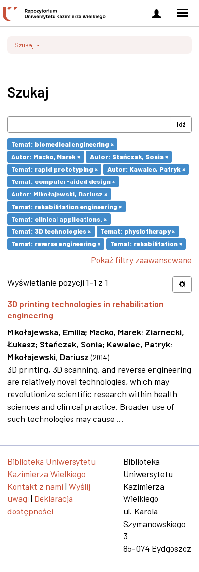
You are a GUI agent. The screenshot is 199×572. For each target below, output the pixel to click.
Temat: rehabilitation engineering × (66, 206)
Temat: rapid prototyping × (54, 169)
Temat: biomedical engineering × (62, 144)
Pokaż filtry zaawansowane (141, 260)
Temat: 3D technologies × (51, 231)
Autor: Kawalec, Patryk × (146, 169)
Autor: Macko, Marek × (45, 156)
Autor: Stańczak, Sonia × (129, 156)
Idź (181, 124)
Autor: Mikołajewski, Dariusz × (59, 194)
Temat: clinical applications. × (59, 218)
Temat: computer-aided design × (63, 181)
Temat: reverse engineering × (55, 244)
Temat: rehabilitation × (146, 244)
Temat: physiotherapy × (137, 231)
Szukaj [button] (24, 45)
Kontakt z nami (35, 486)
